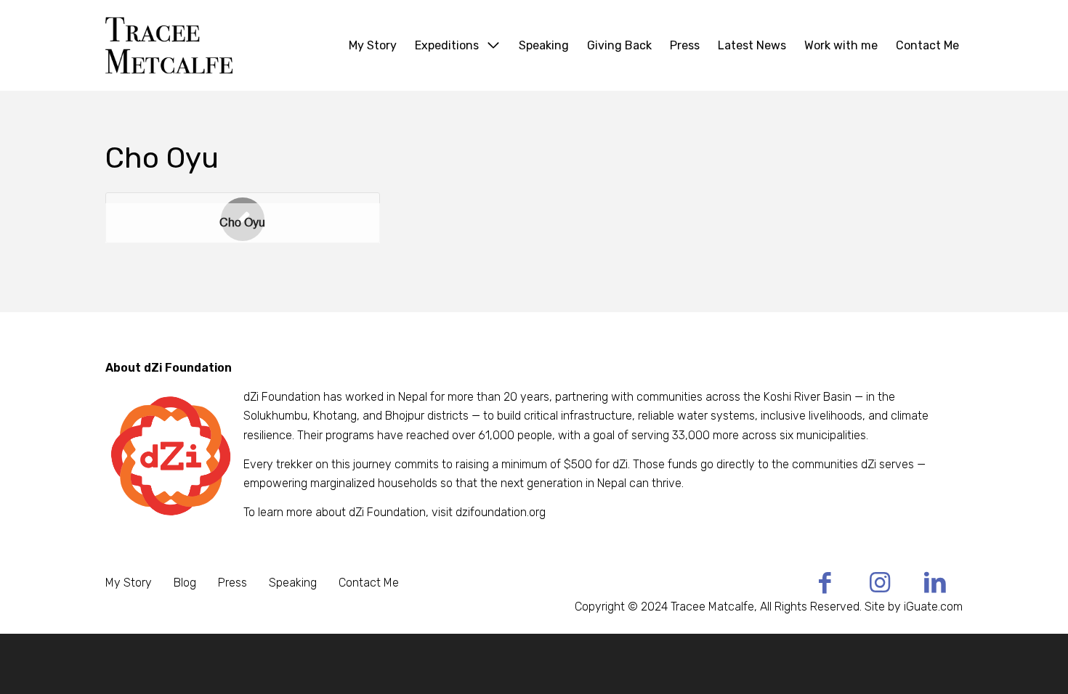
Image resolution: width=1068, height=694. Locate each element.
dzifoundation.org (501, 512)
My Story (128, 582)
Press (232, 582)
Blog (185, 582)
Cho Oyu (242, 222)
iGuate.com (933, 606)
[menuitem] (372, 45)
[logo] (206, 45)
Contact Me (369, 582)
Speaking (293, 582)
